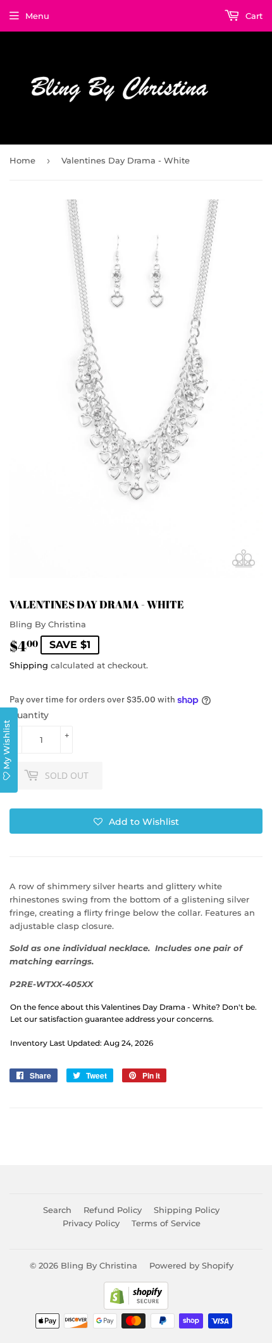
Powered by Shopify (191, 1265)
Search (57, 1210)
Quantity (29, 715)
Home (22, 160)
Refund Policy (112, 1210)
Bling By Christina (99, 1265)
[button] (136, 821)
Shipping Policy (186, 1210)
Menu (37, 16)
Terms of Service (166, 1223)
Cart (253, 16)
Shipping (28, 665)
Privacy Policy (91, 1223)
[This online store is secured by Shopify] (136, 1306)
